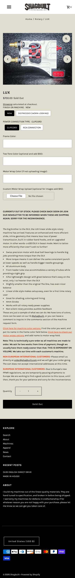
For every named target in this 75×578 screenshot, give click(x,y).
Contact (7, 456)
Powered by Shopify (30, 574)
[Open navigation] (10, 7)
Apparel (7, 447)
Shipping (7, 104)
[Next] (67, 59)
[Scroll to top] (68, 569)
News (6, 452)
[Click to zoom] (66, 39)
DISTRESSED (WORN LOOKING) (33, 113)
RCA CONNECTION (32, 127)
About (6, 439)
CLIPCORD (12, 127)
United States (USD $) (21, 541)
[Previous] (8, 59)
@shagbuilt (38, 316)
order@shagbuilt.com (25, 360)
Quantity (7, 391)
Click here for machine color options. (22, 328)
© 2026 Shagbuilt (11, 574)
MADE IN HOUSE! (11, 476)
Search (6, 435)
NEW (9, 113)
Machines (8, 443)
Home (28, 19)
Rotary (39, 19)
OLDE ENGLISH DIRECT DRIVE (17, 472)
